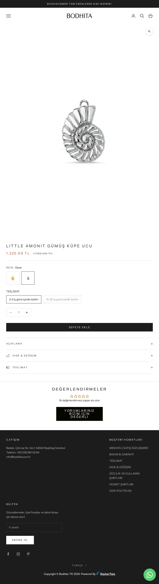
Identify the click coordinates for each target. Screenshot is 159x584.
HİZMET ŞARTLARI (121, 484)
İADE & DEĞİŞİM (120, 467)
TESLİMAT (116, 460)
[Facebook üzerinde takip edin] (8, 554)
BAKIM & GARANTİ (121, 454)
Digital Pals (107, 573)
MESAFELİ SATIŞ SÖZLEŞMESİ (128, 448)
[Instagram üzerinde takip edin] (18, 554)
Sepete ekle (79, 327)
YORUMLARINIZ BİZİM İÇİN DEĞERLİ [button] (79, 414)
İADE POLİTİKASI (120, 490)
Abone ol (20, 539)
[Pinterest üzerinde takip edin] (28, 554)
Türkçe (77, 565)
